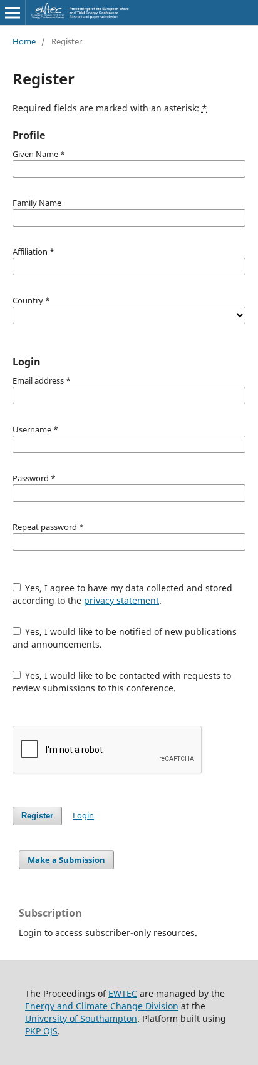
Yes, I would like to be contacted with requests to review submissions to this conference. (122, 682)
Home (24, 41)
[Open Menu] (12, 12)
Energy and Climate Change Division (101, 1006)
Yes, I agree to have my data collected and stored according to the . (123, 594)
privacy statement (121, 600)
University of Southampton (81, 1018)
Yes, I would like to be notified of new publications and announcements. (125, 638)
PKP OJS (41, 1031)
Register (37, 815)
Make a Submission (66, 859)
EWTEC (122, 993)
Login (83, 815)
